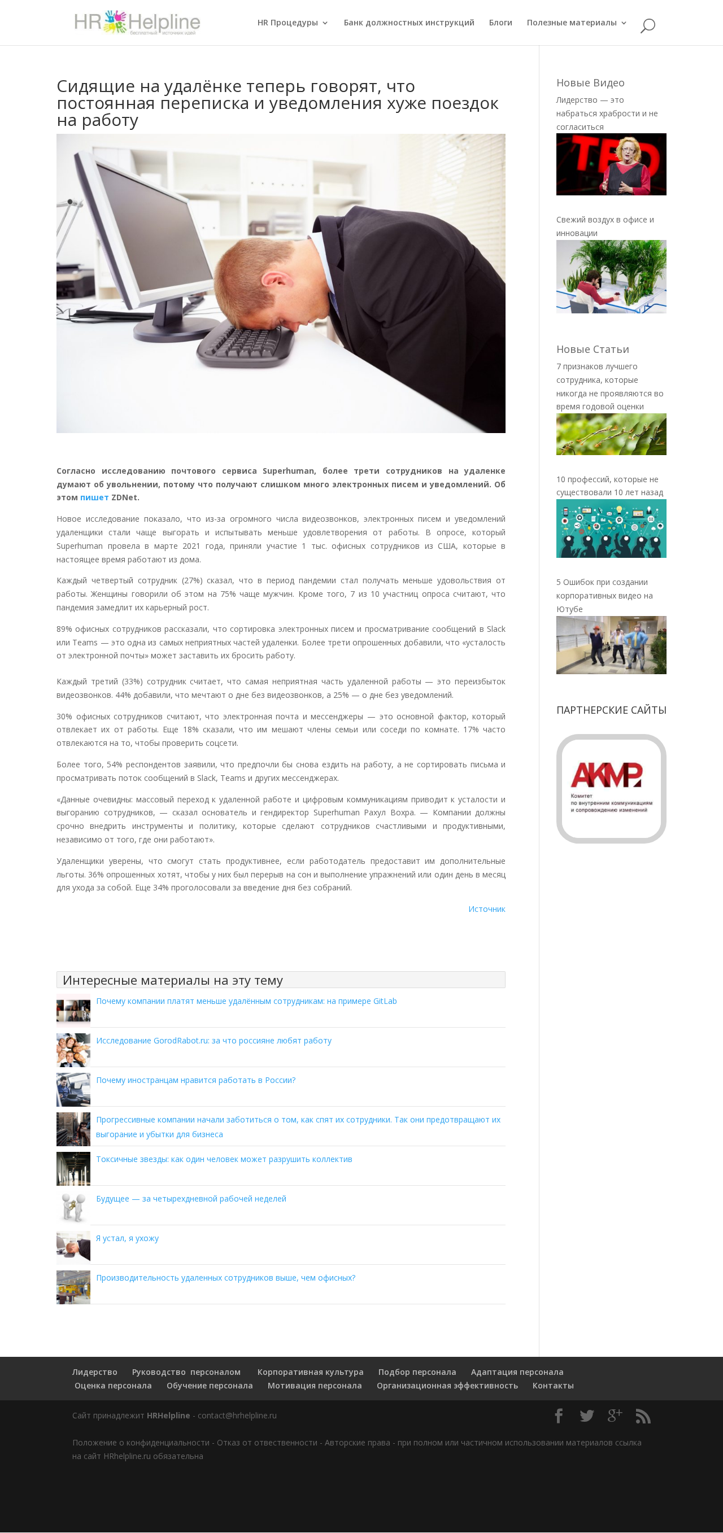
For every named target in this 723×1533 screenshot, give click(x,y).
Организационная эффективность (447, 1385)
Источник (487, 908)
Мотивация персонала (315, 1385)
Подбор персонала (417, 1371)
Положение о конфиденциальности (141, 1442)
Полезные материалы (572, 23)
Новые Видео (590, 82)
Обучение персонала (210, 1385)
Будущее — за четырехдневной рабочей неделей (191, 1198)
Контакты (553, 1385)
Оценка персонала (112, 1385)
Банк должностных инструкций (409, 23)
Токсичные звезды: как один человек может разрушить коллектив (224, 1159)
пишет (94, 497)
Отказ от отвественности (267, 1442)
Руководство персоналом (186, 1371)
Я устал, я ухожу (127, 1238)
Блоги (500, 23)
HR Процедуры (288, 23)
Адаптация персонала (517, 1371)
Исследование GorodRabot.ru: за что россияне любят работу (214, 1040)
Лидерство (94, 1371)
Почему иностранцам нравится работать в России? (195, 1080)
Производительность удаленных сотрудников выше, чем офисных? (225, 1277)
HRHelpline (168, 1415)
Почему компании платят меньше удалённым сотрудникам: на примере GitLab (246, 1000)
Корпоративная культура (309, 1371)
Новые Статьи (592, 349)
